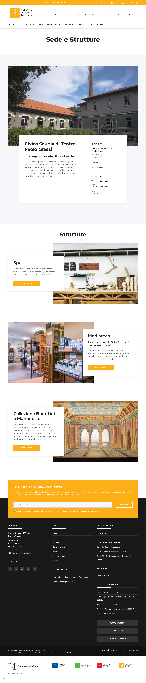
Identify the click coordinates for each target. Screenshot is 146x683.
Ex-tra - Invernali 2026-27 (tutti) (108, 592)
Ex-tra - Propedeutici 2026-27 (108, 605)
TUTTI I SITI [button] (11, 3)
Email (16, 500)
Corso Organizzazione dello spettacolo (111, 552)
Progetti (68, 25)
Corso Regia (101, 538)
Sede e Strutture (84, 25)
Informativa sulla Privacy (28, 511)
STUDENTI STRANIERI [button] (112, 14)
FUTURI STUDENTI (117, 623)
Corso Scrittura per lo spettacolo (109, 547)
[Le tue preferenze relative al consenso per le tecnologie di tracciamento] (4, 679)
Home (11, 24)
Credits (135, 650)
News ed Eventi (54, 25)
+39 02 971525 (102, 181)
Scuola (20, 25)
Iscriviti (124, 505)
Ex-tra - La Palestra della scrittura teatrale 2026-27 (115, 609)
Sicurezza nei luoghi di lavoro (63, 582)
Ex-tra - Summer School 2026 (108, 614)
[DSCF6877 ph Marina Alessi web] (51, 352)
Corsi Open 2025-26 (104, 576)
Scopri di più (27, 283)
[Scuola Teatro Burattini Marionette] (95, 431)
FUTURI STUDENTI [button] (63, 14)
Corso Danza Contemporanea (108, 542)
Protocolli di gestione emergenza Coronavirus (70, 577)
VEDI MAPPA (96, 162)
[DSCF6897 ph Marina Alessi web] (95, 273)
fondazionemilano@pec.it (21, 553)
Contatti (99, 25)
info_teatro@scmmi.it (100, 186)
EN (137, 3)
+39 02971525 (16, 547)
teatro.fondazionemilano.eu (103, 194)
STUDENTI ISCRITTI (117, 631)
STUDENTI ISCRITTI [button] (87, 14)
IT (132, 3)
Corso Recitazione (104, 533)
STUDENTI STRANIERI (117, 639)
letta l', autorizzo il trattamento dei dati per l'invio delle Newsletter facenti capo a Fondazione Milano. (56, 511)
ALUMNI (132, 14)
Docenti (40, 25)
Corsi (54, 538)
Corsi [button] (28, 25)
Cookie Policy (126, 650)
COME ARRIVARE (98, 167)
